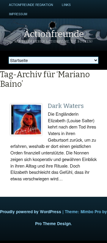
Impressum (18, 14)
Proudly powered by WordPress (30, 211)
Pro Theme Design (53, 223)
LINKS (66, 4)
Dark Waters (66, 105)
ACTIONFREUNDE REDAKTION (31, 4)
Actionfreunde (53, 34)
